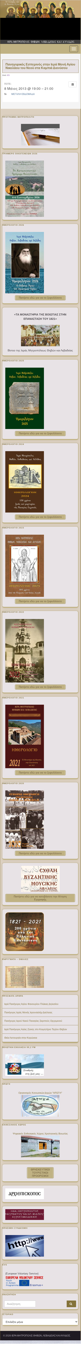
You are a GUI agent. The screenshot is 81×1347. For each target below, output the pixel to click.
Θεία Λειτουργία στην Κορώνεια (20, 1037)
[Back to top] (72, 1335)
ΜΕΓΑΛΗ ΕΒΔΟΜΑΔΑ (23, 93)
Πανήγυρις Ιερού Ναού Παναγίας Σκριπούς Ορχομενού (33, 1021)
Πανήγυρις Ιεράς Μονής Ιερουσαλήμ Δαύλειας (28, 1012)
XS (8, 75)
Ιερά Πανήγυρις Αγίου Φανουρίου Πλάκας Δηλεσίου (31, 1004)
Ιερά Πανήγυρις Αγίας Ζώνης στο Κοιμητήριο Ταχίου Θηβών (35, 1029)
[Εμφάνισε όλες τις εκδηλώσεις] (72, 84)
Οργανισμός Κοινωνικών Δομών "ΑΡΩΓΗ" (40, 1093)
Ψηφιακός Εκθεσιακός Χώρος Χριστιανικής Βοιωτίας (40, 1133)
